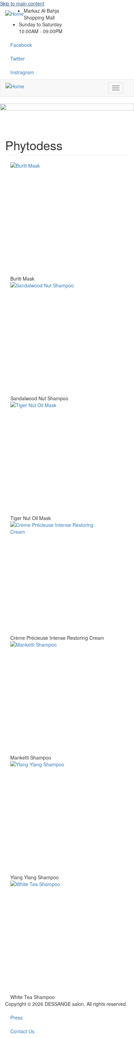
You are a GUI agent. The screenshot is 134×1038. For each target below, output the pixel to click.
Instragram (22, 72)
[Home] (14, 86)
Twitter (17, 58)
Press (16, 1017)
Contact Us (22, 1031)
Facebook (21, 44)
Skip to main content (22, 3)
